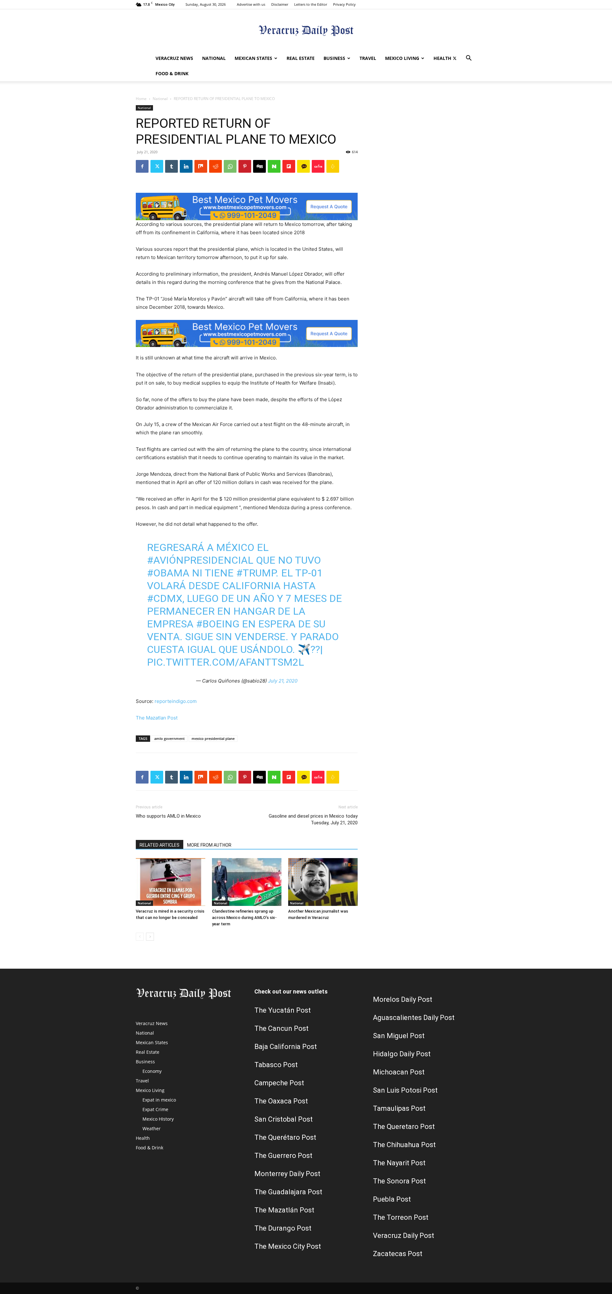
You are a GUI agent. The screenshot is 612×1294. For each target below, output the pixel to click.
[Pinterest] (244, 166)
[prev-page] (140, 937)
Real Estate (301, 58)
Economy (152, 1071)
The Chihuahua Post (404, 1145)
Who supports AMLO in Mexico (168, 816)
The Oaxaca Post (281, 1101)
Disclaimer (279, 4)
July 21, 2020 (282, 681)
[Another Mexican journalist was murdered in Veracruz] (323, 882)
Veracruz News (174, 58)
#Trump (256, 573)
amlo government (169, 738)
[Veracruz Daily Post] (306, 30)
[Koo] (332, 166)
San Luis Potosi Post (405, 1090)
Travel (368, 58)
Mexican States (253, 58)
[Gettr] (318, 166)
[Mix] (200, 166)
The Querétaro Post (285, 1137)
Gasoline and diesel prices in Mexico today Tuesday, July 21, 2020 (313, 819)
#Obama (168, 573)
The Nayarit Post (399, 1163)
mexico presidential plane (213, 738)
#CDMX (164, 598)
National (214, 58)
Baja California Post (285, 1047)
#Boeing (217, 624)
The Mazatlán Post (284, 1210)
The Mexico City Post (287, 1246)
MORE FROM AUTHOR (209, 845)
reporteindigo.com (176, 701)
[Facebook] (142, 166)
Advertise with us (251, 4)
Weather (151, 1128)
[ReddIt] (215, 166)
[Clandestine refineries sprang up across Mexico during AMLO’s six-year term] (246, 882)
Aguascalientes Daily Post (414, 1018)
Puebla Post (392, 1199)
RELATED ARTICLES (159, 845)
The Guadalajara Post (288, 1192)
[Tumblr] (171, 166)
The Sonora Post (399, 1181)
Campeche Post (279, 1083)
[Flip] (288, 166)
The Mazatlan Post (157, 718)
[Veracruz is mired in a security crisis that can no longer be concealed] (170, 882)
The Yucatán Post (282, 1010)
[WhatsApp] (230, 166)
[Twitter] (454, 58)
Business (334, 58)
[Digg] (259, 166)
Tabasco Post (276, 1065)
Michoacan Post (399, 1072)
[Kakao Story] (303, 166)
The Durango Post (282, 1228)
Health (442, 58)
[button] (468, 59)
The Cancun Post (281, 1028)
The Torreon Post (400, 1217)
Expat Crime (155, 1109)
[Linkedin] (186, 166)
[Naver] (274, 166)
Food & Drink (172, 73)
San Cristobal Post (283, 1119)
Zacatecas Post (397, 1254)
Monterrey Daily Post (287, 1174)
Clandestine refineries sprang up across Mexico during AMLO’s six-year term (244, 917)
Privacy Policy (344, 4)
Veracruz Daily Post (403, 1236)
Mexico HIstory (158, 1119)
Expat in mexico (159, 1100)
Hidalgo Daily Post (402, 1054)
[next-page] (150, 937)
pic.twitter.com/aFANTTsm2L (225, 662)
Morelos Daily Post (402, 999)
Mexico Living (402, 58)
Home (141, 98)
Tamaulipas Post (399, 1108)
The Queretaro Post (404, 1127)
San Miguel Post (399, 1036)
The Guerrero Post (283, 1156)
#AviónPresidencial (200, 560)
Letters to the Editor (310, 4)
